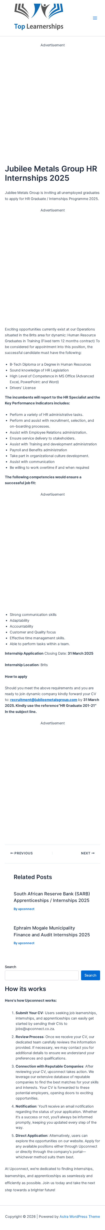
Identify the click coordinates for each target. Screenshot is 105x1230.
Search (10, 967)
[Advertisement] (52, 100)
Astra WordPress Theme (80, 1216)
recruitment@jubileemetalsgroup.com (43, 700)
